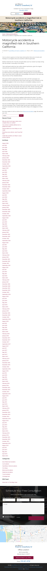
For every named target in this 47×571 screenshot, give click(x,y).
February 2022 (5, 255)
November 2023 (6, 211)
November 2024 (6, 186)
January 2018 (5, 335)
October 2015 (5, 391)
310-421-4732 (23, 10)
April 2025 (4, 176)
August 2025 (5, 168)
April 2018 (4, 329)
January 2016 (5, 385)
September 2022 (6, 240)
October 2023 (5, 213)
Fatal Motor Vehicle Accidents (9, 466)
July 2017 (4, 348)
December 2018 (6, 313)
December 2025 (6, 160)
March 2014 (5, 431)
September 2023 (6, 215)
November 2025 (6, 162)
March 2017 (5, 356)
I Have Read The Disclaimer (9, 516)
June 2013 (4, 449)
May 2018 (4, 327)
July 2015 (4, 398)
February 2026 (5, 155)
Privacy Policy (27, 567)
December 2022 (6, 234)
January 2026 (5, 157)
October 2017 (5, 342)
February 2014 (5, 433)
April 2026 (4, 151)
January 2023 (5, 232)
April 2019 (4, 304)
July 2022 (4, 244)
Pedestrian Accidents (7, 472)
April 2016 (4, 379)
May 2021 (4, 273)
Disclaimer (18, 517)
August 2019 (5, 296)
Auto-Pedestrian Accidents (8, 462)
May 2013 (4, 451)
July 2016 (4, 373)
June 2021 (4, 271)
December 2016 (6, 362)
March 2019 (5, 306)
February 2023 (5, 230)
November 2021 (6, 261)
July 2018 (4, 323)
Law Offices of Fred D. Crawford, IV (17, 50)
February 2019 (5, 309)
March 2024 (5, 203)
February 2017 (5, 358)
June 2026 (4, 147)
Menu (18, 13)
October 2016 (5, 366)
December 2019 (6, 288)
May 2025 (4, 174)
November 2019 (6, 290)
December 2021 (6, 259)
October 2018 (5, 317)
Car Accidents (5, 464)
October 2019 (5, 292)
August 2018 (5, 321)
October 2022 (5, 238)
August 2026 (5, 143)
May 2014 (4, 427)
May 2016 (4, 377)
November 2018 (6, 315)
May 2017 (4, 352)
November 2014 (6, 414)
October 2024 (5, 188)
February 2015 (5, 408)
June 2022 (4, 246)
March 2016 (5, 381)
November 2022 (6, 236)
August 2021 (5, 267)
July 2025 (4, 170)
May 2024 (4, 199)
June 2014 (4, 424)
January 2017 (5, 360)
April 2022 (4, 251)
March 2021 (5, 277)
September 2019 (6, 294)
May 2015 (4, 402)
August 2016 (5, 371)
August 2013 (5, 445)
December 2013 (6, 437)
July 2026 (4, 145)
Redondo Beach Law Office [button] (23, 557)
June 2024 (4, 197)
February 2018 (5, 333)
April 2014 (4, 429)
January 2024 (5, 207)
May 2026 (4, 149)
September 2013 (6, 443)
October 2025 (5, 164)
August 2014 (5, 420)
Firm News (5, 468)
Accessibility (19, 567)
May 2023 (4, 224)
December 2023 (6, 209)
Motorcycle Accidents (39, 50)
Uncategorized (6, 476)
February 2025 (5, 180)
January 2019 (5, 311)
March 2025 (5, 178)
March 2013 (5, 455)
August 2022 (5, 242)
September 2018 (6, 319)
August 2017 (5, 346)
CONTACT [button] (28, 13)
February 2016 (5, 383)
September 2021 (6, 265)
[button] (46, 562)
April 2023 (4, 226)
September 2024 (6, 191)
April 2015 (4, 404)
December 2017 (6, 338)
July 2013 (4, 447)
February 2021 (5, 280)
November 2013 (6, 439)
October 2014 (5, 416)
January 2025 (5, 182)
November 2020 (6, 286)
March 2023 (5, 228)
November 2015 (6, 389)
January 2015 (5, 410)
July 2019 (4, 298)
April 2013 (4, 453)
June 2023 (4, 222)
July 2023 (4, 220)
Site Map (13, 567)
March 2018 (5, 331)
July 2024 (4, 195)
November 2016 (6, 364)
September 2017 (6, 344)
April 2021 (4, 275)
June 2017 (4, 350)
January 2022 (5, 257)
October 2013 (5, 441)
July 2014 (4, 422)
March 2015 (5, 406)
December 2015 (6, 387)
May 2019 (4, 302)
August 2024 (5, 193)
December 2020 (6, 284)
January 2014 (5, 435)
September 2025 (6, 166)
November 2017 (6, 340)
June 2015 (4, 400)
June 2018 (4, 325)
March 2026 (5, 153)
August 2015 (5, 395)
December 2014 (6, 412)
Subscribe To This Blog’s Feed (9, 482)
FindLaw (27, 569)
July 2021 (4, 269)
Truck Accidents (6, 474)
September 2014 (6, 418)
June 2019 (4, 300)
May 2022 (4, 249)
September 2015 (6, 393)
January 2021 (5, 282)
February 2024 (5, 205)
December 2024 (6, 184)
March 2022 (5, 253)
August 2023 (5, 217)
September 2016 (6, 369)
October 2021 (5, 263)
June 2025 (4, 172)
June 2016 (4, 375)
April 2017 (4, 354)
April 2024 (4, 201)
